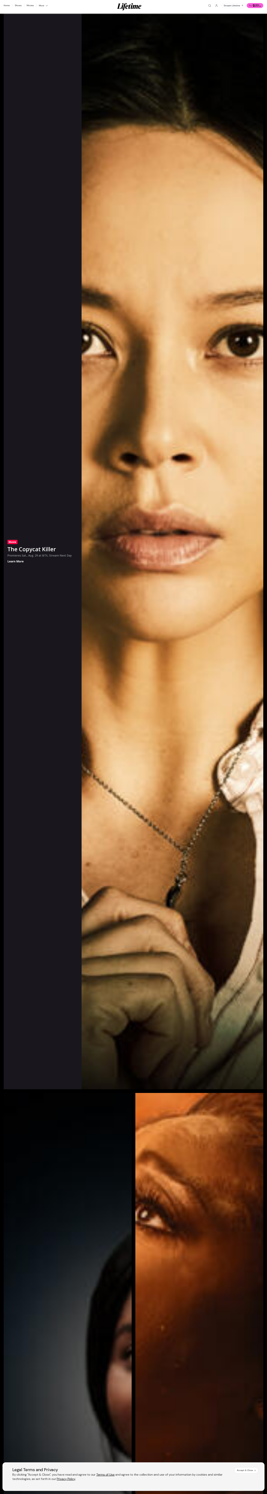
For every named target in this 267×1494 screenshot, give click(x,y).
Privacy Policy (66, 1479)
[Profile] (216, 5)
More (41, 5)
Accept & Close (245, 1470)
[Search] (209, 5)
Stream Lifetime (232, 5)
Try (250, 5)
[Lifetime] (129, 6)
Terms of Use (105, 1475)
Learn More (15, 561)
